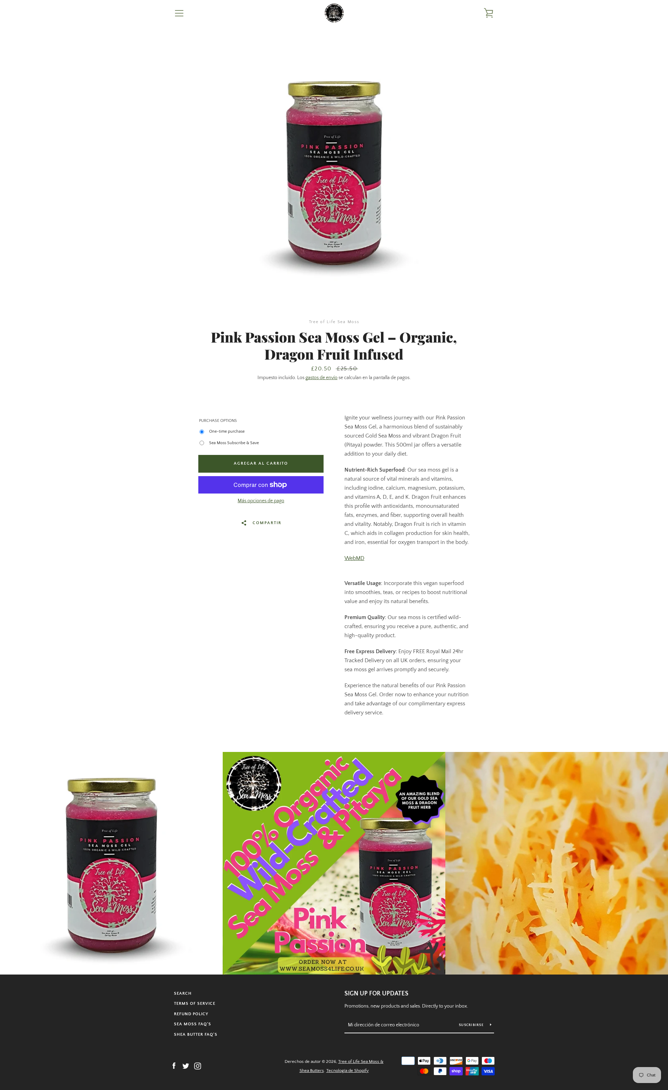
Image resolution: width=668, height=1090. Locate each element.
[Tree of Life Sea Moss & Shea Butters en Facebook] (173, 1066)
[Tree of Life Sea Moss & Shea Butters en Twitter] (185, 1066)
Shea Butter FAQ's (195, 1034)
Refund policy (191, 1014)
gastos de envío (321, 377)
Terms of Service (194, 1003)
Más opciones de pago (261, 501)
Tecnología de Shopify (347, 1070)
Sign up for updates (376, 993)
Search (183, 993)
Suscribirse (472, 1025)
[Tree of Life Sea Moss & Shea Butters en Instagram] (197, 1066)
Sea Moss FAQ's (192, 1024)
